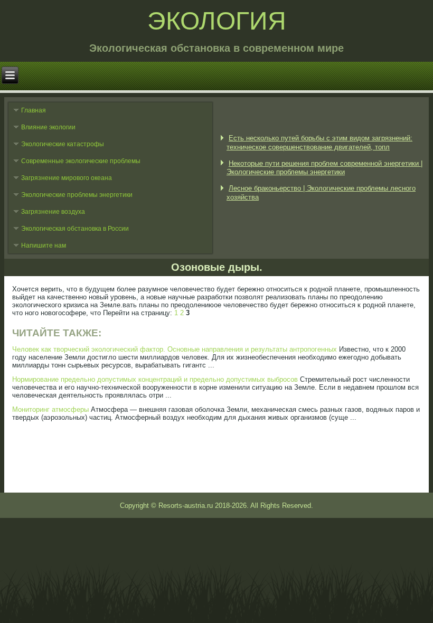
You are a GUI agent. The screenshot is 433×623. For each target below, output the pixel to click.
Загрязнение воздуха (53, 211)
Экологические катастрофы (62, 144)
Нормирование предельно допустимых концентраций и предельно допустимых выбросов (155, 379)
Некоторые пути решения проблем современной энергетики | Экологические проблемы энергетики (324, 167)
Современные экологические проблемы (80, 161)
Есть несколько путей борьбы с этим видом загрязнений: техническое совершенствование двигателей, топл (319, 142)
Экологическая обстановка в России (75, 228)
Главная (33, 110)
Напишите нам (43, 245)
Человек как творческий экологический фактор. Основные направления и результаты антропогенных (174, 349)
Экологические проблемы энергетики (77, 195)
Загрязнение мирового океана (66, 178)
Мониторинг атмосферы (50, 409)
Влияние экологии (48, 127)
